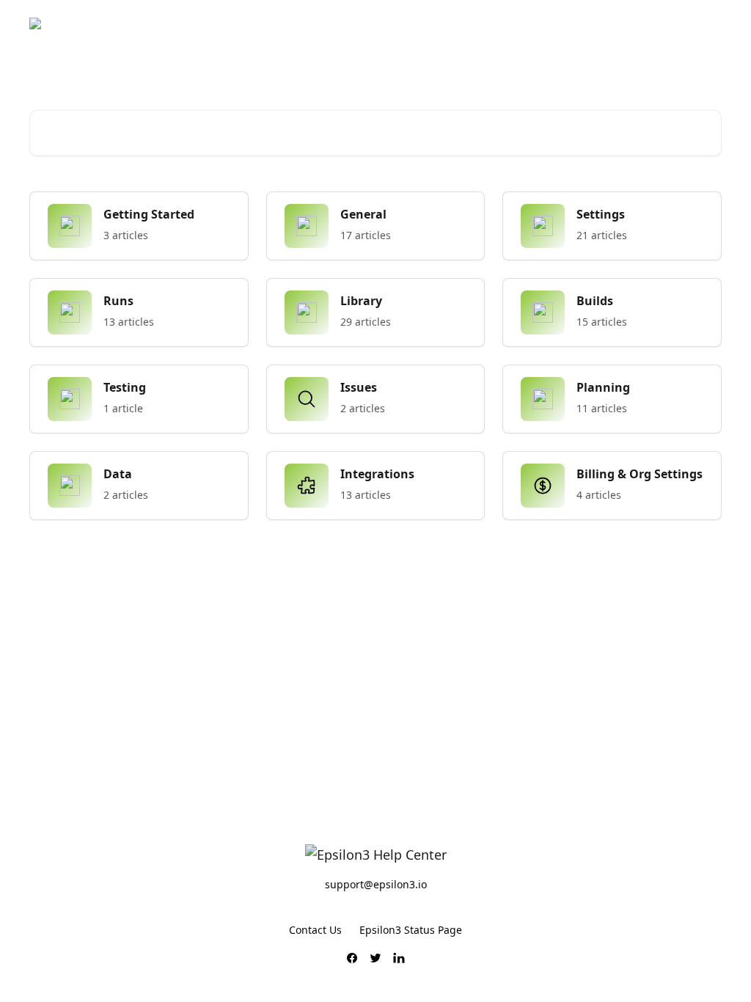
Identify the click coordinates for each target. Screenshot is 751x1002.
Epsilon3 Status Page (410, 930)
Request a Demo (671, 23)
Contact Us (315, 930)
